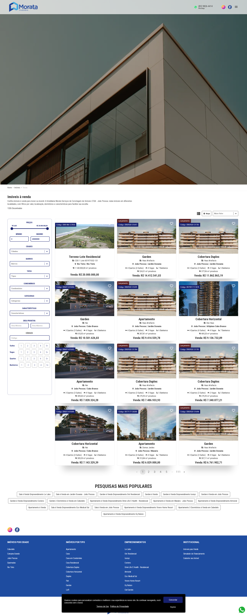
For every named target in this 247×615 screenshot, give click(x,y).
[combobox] (214, 213)
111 (178, 471)
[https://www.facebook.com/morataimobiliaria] (230, 7)
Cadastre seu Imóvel (191, 558)
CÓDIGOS (29, 333)
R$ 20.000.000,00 (42, 226)
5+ (47, 346)
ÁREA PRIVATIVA (29, 321)
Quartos (13, 359)
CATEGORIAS (29, 296)
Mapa (208, 214)
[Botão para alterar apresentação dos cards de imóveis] (198, 214)
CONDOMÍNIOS (29, 284)
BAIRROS (29, 259)
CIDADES (29, 246)
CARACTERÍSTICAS (29, 308)
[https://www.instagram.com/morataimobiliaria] (223, 7)
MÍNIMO (19, 234)
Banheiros (14, 365)
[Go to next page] (184, 472)
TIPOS (29, 271)
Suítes (12, 346)
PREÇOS (29, 222)
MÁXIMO (39, 234)
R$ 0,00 (14, 226)
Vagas (12, 352)
